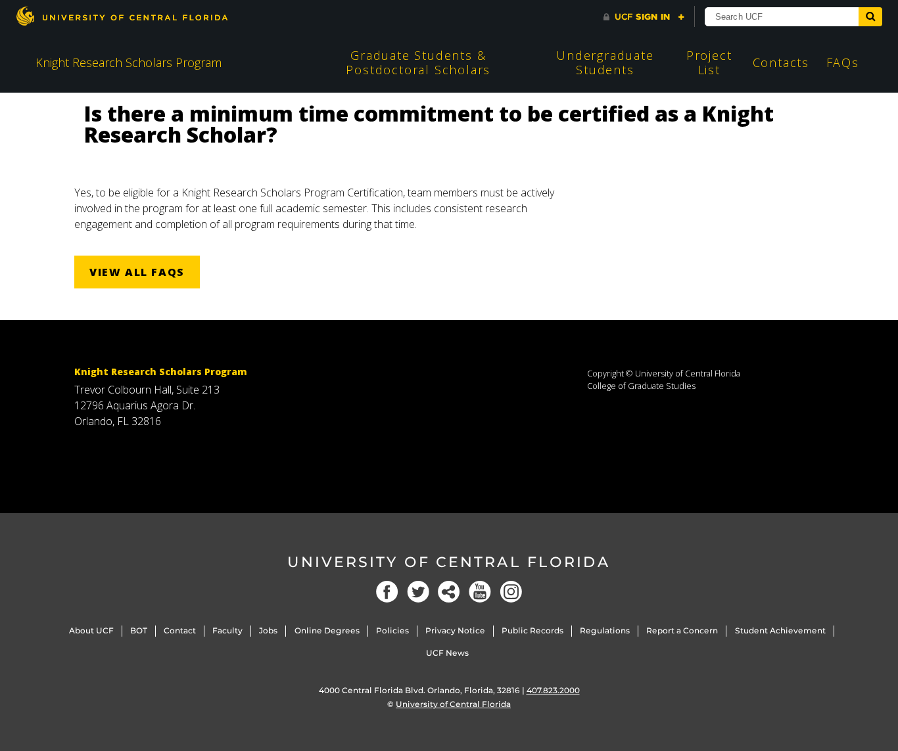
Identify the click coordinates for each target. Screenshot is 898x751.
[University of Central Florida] (121, 16)
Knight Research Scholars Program (128, 62)
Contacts (781, 62)
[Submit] (870, 16)
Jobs (268, 630)
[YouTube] (480, 592)
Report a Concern (682, 630)
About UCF (91, 630)
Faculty (227, 630)
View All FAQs (137, 272)
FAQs (842, 62)
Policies (392, 630)
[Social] (449, 592)
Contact (180, 630)
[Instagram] (511, 592)
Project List (709, 62)
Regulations (605, 630)
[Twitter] (418, 592)
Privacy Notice (455, 630)
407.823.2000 (553, 690)
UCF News (447, 653)
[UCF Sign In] (644, 17)
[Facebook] (387, 592)
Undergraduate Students (604, 62)
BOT (138, 630)
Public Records (532, 630)
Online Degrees (327, 630)
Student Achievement (780, 630)
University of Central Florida (449, 562)
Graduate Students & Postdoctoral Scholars (418, 62)
